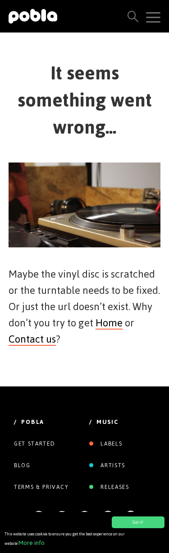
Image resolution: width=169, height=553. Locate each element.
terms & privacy (41, 487)
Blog (22, 465)
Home (109, 323)
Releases (114, 487)
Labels (111, 443)
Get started (34, 443)
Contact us (32, 339)
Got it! (137, 522)
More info (31, 543)
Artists (112, 465)
